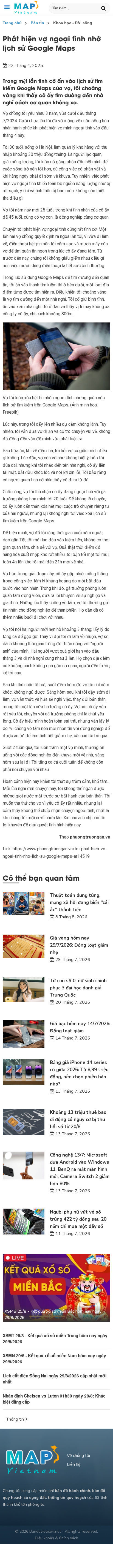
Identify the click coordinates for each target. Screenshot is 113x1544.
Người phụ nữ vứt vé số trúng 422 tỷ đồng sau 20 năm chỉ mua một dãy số (78, 1219)
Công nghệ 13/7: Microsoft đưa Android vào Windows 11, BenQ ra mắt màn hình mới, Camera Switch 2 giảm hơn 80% (79, 1169)
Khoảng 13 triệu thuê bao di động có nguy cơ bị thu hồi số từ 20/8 (78, 1119)
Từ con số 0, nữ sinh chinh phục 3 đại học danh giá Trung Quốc (78, 988)
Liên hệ (73, 1464)
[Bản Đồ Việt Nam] (26, 7)
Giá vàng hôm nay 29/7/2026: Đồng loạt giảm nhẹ (79, 945)
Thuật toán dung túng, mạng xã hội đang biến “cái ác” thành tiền (79, 902)
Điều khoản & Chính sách (56, 1538)
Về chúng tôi (78, 1455)
